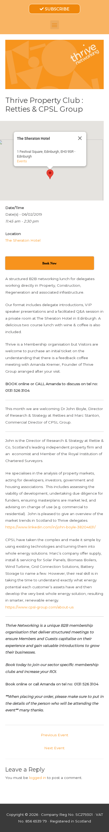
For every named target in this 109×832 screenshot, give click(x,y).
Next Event (54, 748)
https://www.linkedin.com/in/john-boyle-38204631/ (50, 527)
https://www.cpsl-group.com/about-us (39, 607)
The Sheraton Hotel (22, 240)
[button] (54, 24)
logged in (37, 778)
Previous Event (54, 735)
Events (22, 161)
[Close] (80, 138)
